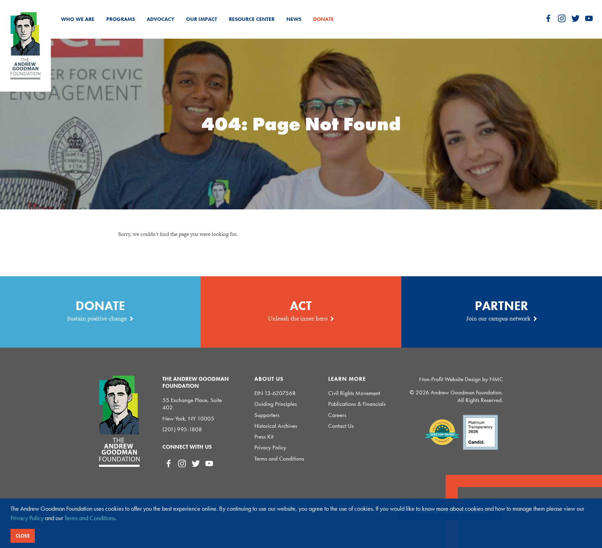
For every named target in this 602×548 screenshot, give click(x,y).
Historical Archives (275, 426)
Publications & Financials (357, 404)
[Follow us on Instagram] (562, 18)
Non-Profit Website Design (450, 379)
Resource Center (252, 19)
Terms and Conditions (279, 458)
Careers (337, 415)
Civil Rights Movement (354, 393)
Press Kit (263, 436)
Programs (120, 19)
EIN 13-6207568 (275, 393)
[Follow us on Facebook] (548, 18)
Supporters (266, 415)
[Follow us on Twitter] (575, 18)
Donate (323, 19)
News (293, 19)
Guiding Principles (275, 404)
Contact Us (341, 426)
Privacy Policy (270, 447)
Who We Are (77, 19)
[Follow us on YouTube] (589, 18)
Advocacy (160, 19)
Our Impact (201, 19)
